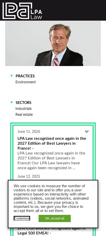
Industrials (23, 109)
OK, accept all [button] (54, 218)
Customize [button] (21, 218)
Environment (25, 82)
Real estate (24, 115)
